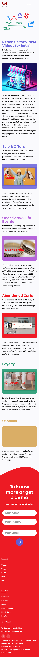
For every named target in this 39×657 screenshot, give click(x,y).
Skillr (3, 580)
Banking (4, 600)
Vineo (3, 569)
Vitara (3, 573)
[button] (31, 4)
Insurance (5, 596)
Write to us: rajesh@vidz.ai (11, 628)
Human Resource (8, 608)
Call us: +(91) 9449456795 (11, 631)
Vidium (4, 565)
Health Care (6, 612)
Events (4, 616)
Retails (3, 604)
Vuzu (3, 577)
